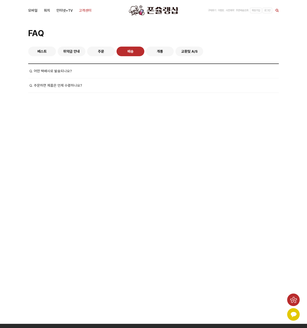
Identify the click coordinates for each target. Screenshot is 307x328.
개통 (160, 51)
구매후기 (212, 10)
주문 (101, 51)
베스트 (42, 51)
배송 (130, 51)
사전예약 (230, 10)
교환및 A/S (189, 51)
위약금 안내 (71, 51)
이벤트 (221, 10)
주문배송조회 (242, 10)
